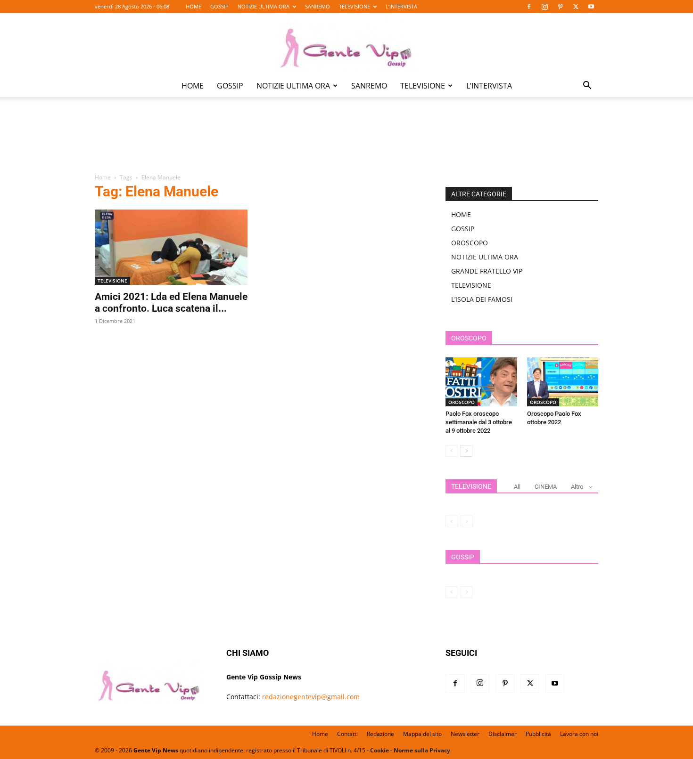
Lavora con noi (579, 734)
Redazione (380, 734)
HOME (193, 6)
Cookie (379, 750)
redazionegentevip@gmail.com (311, 696)
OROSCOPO (469, 242)
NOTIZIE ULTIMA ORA (263, 6)
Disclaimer (502, 734)
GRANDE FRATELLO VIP (486, 270)
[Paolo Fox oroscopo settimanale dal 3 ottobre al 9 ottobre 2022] (481, 381)
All (517, 486)
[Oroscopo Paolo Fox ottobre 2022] (563, 381)
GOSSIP (219, 6)
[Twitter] (576, 6)
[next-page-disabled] (466, 521)
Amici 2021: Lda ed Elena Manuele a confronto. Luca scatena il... (171, 302)
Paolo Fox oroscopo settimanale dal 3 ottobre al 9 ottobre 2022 (479, 422)
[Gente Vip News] (346, 44)
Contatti (347, 734)
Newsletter (465, 734)
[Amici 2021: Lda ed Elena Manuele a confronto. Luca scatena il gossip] (171, 247)
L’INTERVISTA (401, 6)
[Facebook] (529, 6)
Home (103, 177)
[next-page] (466, 451)
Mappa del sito (422, 734)
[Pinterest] (560, 6)
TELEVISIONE (354, 6)
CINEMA (546, 486)
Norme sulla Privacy (422, 750)
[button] (587, 86)
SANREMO (317, 6)
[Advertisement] (346, 142)
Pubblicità (538, 734)
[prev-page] (451, 451)
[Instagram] (544, 6)
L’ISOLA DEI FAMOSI (481, 299)
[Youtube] (591, 6)
